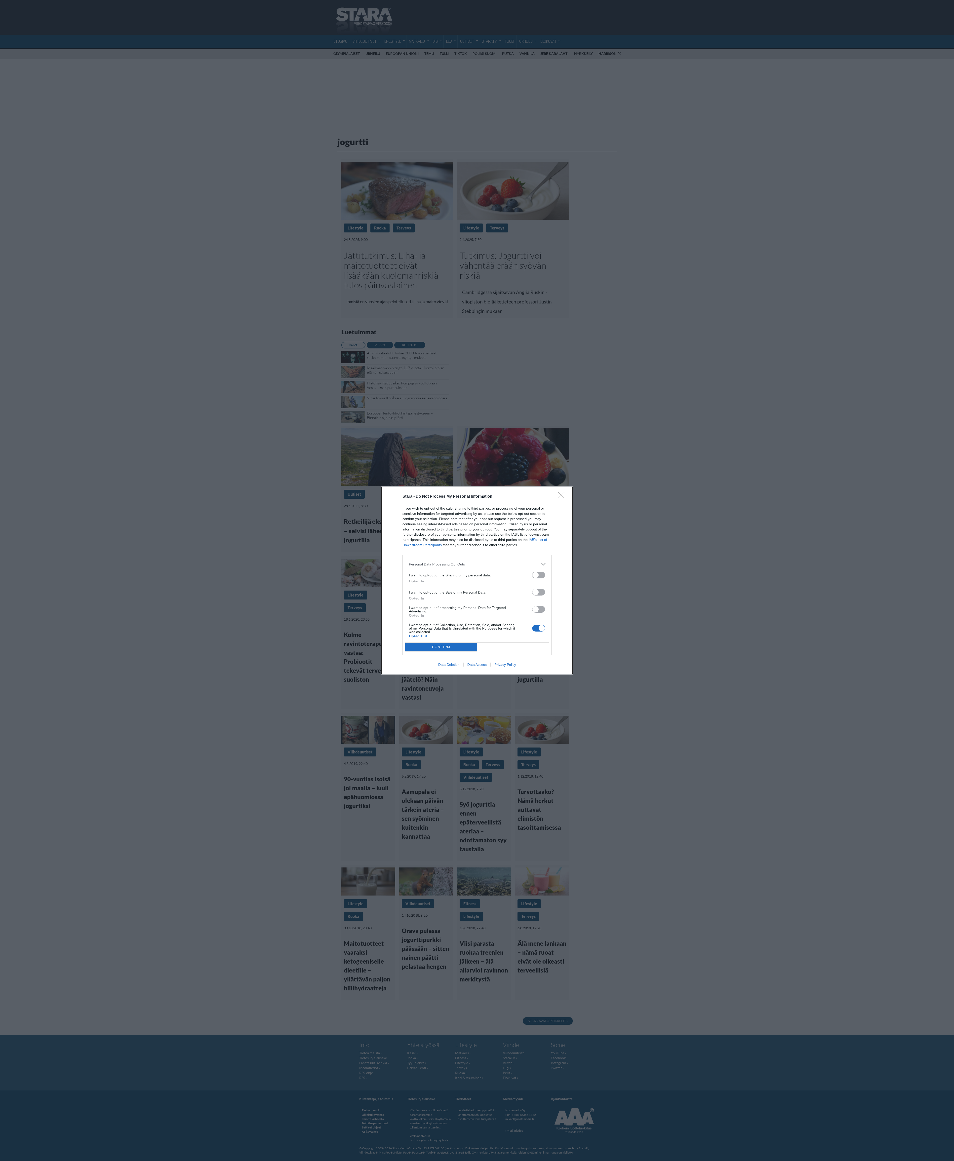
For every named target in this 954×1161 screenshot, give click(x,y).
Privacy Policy (505, 665)
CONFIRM (441, 647)
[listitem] (477, 564)
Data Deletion (449, 665)
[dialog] (477, 580)
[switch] (538, 575)
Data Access (477, 665)
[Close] (563, 496)
